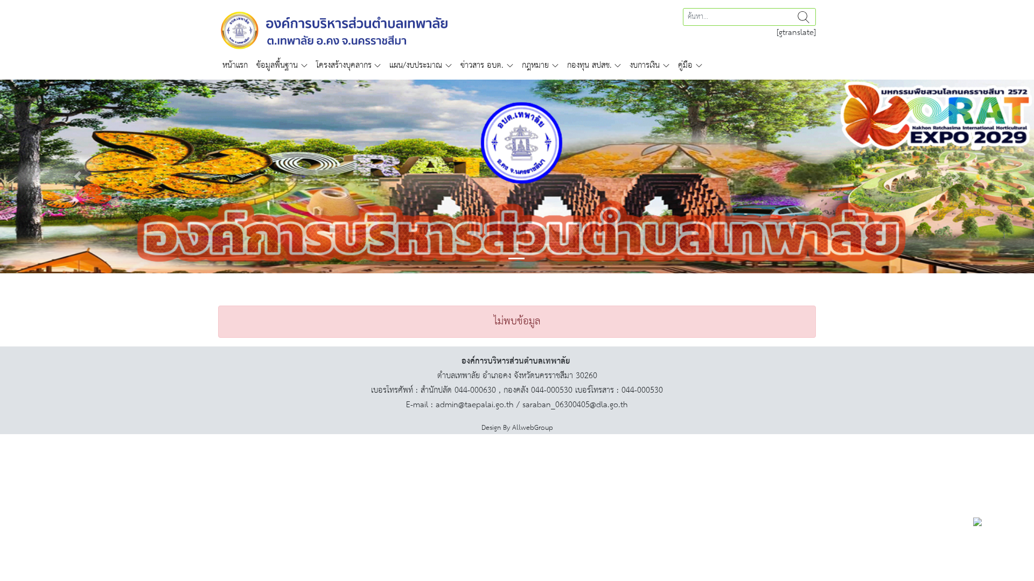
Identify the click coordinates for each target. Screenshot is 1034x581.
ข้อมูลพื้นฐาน (277, 65)
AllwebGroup (532, 428)
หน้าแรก (235, 65)
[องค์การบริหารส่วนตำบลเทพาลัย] (334, 29)
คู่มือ (685, 65)
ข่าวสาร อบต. (482, 65)
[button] (77, 176)
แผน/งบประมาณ (415, 65)
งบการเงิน (645, 65)
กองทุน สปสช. (589, 65)
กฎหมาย (535, 65)
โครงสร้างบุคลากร (344, 65)
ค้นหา (803, 17)
